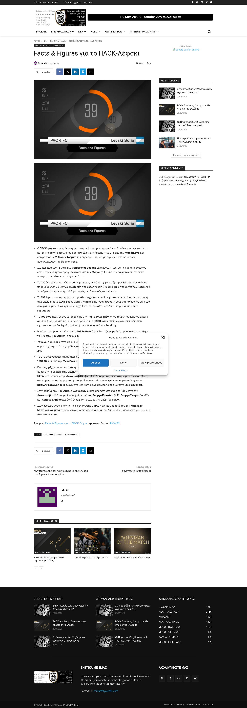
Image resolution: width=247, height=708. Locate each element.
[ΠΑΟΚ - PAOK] (61, 17)
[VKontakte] (195, 678)
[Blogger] (162, 678)
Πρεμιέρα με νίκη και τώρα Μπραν (91, 557)
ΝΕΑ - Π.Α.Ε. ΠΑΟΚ (57, 40)
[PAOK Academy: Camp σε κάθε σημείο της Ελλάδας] (52, 541)
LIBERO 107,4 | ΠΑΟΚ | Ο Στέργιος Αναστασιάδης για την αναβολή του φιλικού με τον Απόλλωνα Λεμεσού (184, 180)
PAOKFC (115, 423)
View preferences (151, 362)
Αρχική (37, 40)
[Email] (90, 71)
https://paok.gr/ (68, 495)
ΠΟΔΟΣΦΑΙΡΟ (58, 45)
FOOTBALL (48, 434)
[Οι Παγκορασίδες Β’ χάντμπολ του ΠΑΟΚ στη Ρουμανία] (167, 126)
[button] (162, 337)
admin (44, 63)
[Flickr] (178, 678)
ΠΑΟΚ (59, 434)
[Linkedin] (75, 71)
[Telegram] (83, 71)
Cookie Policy (120, 370)
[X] (202, 2)
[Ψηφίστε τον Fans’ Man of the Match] (132, 541)
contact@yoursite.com (106, 691)
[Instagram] (197, 2)
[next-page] (41, 568)
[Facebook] (193, 2)
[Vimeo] (207, 2)
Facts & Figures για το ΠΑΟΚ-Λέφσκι (66, 423)
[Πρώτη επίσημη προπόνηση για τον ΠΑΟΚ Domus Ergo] (167, 142)
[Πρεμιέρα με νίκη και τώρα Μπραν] (92, 541)
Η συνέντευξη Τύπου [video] (135, 470)
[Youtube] (211, 2)
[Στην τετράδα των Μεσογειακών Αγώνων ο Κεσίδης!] (167, 93)
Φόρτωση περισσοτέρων (185, 155)
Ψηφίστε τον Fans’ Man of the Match (132, 557)
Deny (123, 362)
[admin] (36, 63)
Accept (95, 362)
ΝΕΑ (45, 40)
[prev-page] (36, 568)
